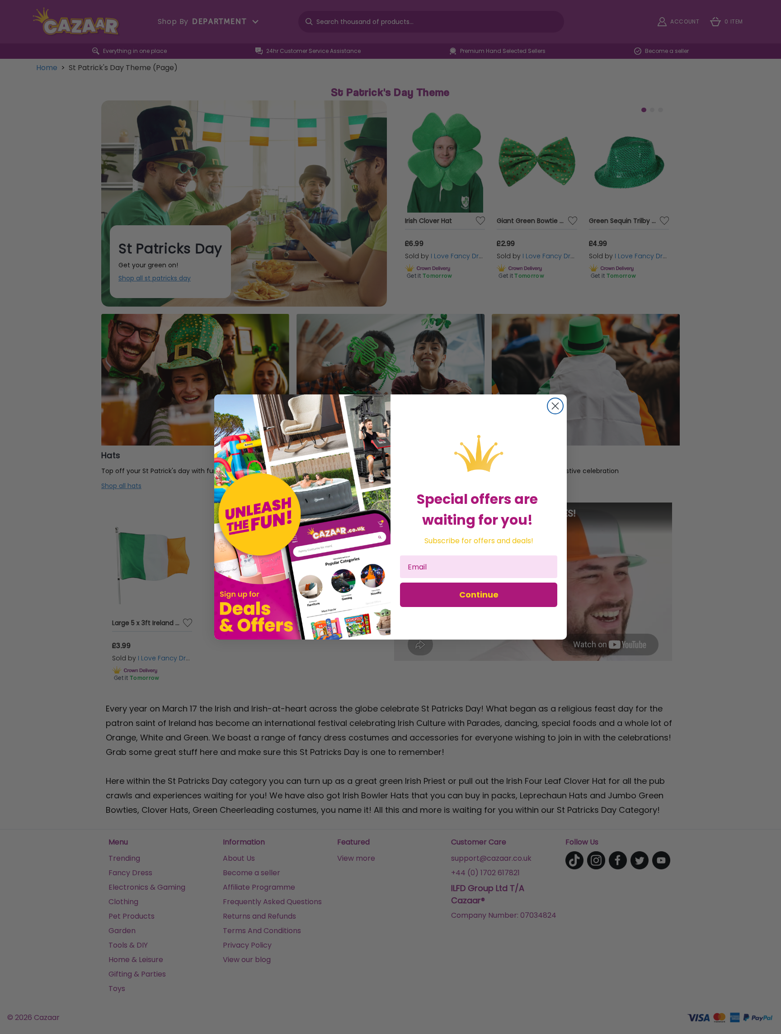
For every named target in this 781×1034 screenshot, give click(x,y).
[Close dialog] (555, 406)
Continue (479, 594)
